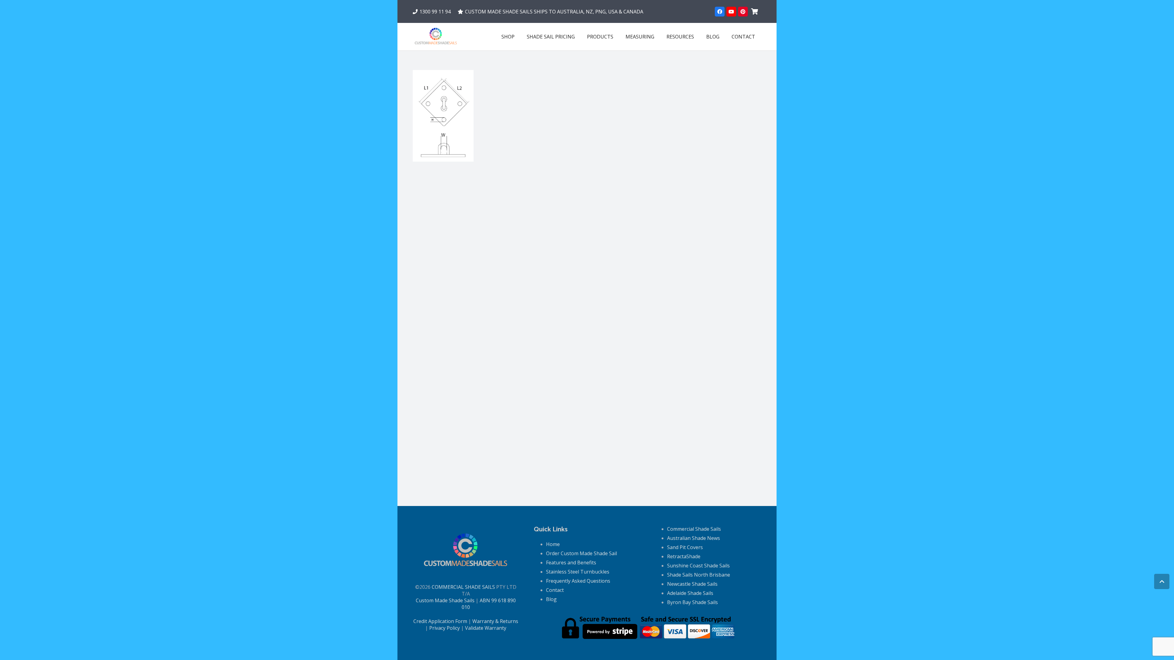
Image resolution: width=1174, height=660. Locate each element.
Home (553, 544)
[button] (618, 36)
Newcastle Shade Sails (692, 584)
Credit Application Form (440, 621)
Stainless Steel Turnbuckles (577, 571)
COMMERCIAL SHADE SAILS (463, 587)
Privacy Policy (444, 628)
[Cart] (754, 11)
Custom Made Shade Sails (445, 600)
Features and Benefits (571, 562)
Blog (551, 599)
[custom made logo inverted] (436, 37)
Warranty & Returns (495, 621)
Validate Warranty (485, 628)
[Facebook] (720, 11)
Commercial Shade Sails (694, 529)
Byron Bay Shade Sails (692, 602)
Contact (555, 590)
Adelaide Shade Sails (690, 593)
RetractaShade (683, 556)
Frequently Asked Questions (578, 581)
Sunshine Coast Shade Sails (698, 565)
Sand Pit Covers (685, 547)
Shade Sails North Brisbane (698, 574)
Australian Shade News (693, 538)
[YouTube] (731, 11)
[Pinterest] (743, 11)
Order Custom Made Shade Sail (581, 553)
